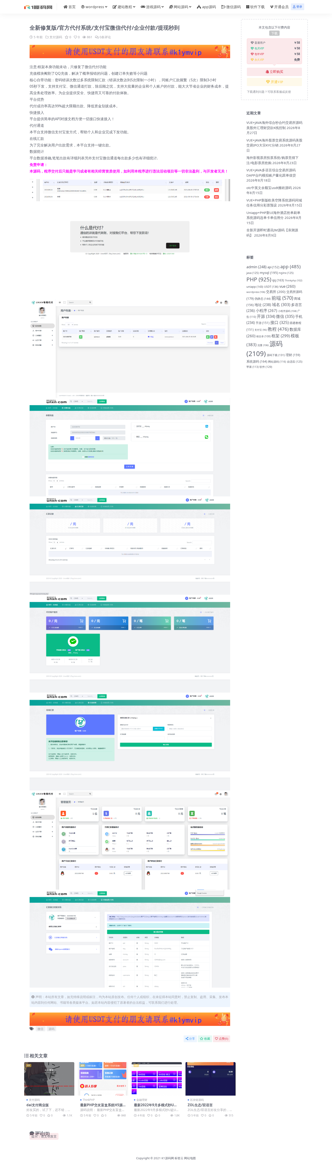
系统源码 (256, 361)
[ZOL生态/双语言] (210, 1079)
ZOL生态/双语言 (200, 1105)
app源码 (209, 6)
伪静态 (263, 299)
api (273, 267)
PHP (258, 279)
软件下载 (257, 6)
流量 (263, 345)
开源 (266, 316)
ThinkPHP (89, 1100)
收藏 (207, 1038)
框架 (280, 335)
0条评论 (105, 37)
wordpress (95, 6)
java (252, 273)
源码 (51, 1029)
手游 (262, 323)
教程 (278, 329)
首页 (72, 6)
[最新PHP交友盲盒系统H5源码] (103, 1079)
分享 (192, 1038)
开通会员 (281, 6)
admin (256, 266)
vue (287, 286)
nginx (286, 273)
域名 (281, 304)
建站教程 (125, 6)
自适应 (294, 362)
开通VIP (277, 82)
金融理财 (141, 1100)
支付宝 (261, 329)
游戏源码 (153, 6)
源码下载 (276, 355)
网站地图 (190, 1158)
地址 (263, 304)
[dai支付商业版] (49, 1079)
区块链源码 (197, 1100)
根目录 (263, 336)
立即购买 (276, 72)
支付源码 (55, 37)
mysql (269, 272)
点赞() (223, 1038)
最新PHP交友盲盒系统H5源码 (101, 1107)
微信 (40, 1029)
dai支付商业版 (37, 1105)
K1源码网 (167, 1158)
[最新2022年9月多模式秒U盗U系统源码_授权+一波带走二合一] (157, 1079)
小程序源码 (287, 311)
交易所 (275, 291)
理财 (293, 355)
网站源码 (181, 6)
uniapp (254, 287)
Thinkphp (293, 280)
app (290, 266)
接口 (279, 322)
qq (278, 280)
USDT (271, 287)
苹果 (252, 367)
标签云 (179, 1158)
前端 (282, 297)
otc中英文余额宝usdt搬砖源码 (269, 187)
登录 (299, 6)
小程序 (266, 310)
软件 (266, 367)
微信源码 (233, 6)
